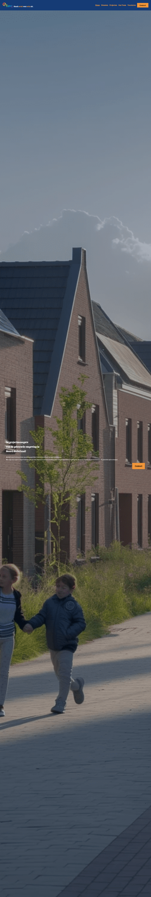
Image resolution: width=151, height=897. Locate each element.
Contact (143, 5)
